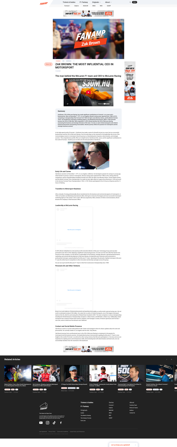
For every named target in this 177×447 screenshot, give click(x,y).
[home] (44, 3)
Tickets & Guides (69, 2)
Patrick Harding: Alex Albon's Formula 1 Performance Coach (157, 385)
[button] (96, 2)
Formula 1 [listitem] (7, 389)
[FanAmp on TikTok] (54, 422)
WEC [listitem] (13, 389)
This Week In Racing (86, 415)
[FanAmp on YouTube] (41, 422)
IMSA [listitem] (98, 389)
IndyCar (76, 6)
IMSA (93, 6)
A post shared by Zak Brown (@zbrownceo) (74, 247)
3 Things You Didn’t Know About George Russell (74, 384)
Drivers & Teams (134, 407)
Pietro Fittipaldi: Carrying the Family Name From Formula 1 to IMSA (102, 385)
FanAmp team (133, 405)
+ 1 (73, 60)
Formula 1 (67, 6)
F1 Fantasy (84, 2)
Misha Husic (64, 390)
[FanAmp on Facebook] (61, 422)
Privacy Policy (52, 431)
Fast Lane (83, 420)
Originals (84, 410)
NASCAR (85, 6)
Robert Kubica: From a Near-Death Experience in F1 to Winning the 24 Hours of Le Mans (17, 385)
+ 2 (45, 389)
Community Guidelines (62, 431)
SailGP (109, 6)
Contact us (132, 413)
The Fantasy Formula (86, 418)
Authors (132, 410)
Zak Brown (68, 61)
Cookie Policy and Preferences (77, 431)
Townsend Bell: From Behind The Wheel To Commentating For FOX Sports (129, 385)
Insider (82, 413)
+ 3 (16, 389)
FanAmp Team (8, 392)
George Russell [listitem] (72, 388)
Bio (63, 61)
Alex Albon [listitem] (156, 389)
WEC (101, 6)
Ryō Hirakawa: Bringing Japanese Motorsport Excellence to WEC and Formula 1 (45, 385)
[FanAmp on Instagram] (47, 422)
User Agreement (43, 431)
